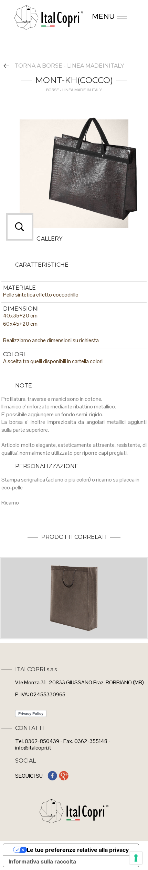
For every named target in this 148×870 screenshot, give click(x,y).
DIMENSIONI (21, 308)
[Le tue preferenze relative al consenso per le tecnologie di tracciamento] (135, 858)
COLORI (14, 354)
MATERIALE (19, 288)
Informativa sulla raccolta (42, 861)
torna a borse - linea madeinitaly (69, 65)
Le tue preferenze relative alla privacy (78, 849)
